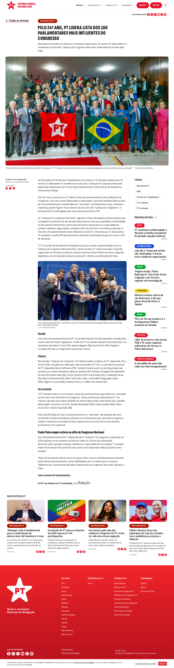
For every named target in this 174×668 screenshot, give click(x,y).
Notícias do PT (17, 526)
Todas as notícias (17, 20)
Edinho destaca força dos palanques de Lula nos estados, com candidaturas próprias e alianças (146, 535)
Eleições (64, 607)
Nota (139, 225)
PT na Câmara (142, 203)
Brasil (140, 267)
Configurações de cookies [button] (145, 664)
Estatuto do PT (120, 587)
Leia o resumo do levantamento (54, 475)
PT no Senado (142, 208)
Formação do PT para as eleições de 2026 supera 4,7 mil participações (66, 533)
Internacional (144, 246)
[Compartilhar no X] (40, 551)
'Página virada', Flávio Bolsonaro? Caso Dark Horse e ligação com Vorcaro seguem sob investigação (150, 276)
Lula (63, 583)
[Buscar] (165, 5)
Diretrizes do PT (95, 578)
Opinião (64, 623)
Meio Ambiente (67, 630)
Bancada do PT (143, 186)
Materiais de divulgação (21, 612)
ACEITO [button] (162, 664)
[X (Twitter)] (155, 14)
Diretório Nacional (121, 607)
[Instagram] (151, 14)
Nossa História (120, 583)
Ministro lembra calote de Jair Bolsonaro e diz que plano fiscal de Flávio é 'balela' (149, 300)
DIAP (139, 192)
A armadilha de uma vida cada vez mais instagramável (150, 365)
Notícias (65, 578)
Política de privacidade (70, 653)
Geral (90, 583)
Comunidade (146, 578)
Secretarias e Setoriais (123, 611)
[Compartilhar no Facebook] (6, 188)
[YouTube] (158, 14)
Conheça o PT (120, 578)
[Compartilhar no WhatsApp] (14, 188)
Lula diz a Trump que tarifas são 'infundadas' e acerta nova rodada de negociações (150, 253)
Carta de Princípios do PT (124, 591)
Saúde (63, 599)
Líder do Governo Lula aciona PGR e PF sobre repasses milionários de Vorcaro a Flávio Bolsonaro (151, 344)
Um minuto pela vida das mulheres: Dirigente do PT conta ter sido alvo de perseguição (106, 533)
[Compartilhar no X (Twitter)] (10, 188)
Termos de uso (67, 650)
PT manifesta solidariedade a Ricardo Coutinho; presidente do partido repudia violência (151, 232)
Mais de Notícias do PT (16, 496)
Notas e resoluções (18, 609)
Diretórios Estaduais (122, 615)
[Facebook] (148, 14)
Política (141, 335)
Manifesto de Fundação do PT (126, 595)
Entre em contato (148, 591)
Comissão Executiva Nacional (125, 603)
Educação (65, 611)
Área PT (142, 5)
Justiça (64, 627)
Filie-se (156, 5)
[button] (80, 5)
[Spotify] (165, 14)
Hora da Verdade (145, 359)
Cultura (64, 619)
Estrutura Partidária (122, 599)
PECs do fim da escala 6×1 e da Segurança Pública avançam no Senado (150, 321)
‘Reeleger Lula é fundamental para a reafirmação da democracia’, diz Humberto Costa (25, 533)
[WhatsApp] (161, 14)
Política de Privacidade (84, 662)
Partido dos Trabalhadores (148, 197)
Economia (142, 291)
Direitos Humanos (68, 615)
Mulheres (65, 603)
